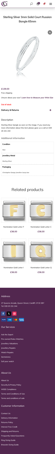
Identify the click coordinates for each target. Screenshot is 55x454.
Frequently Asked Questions (12, 436)
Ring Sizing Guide (8, 440)
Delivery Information (9, 418)
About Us (5, 380)
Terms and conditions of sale (13, 398)
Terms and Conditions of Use (13, 394)
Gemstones (5, 357)
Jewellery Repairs (8, 348)
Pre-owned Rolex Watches (12, 339)
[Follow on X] (9, 314)
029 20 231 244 (10, 306)
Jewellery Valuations (9, 343)
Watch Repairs (7, 352)
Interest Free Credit (9, 427)
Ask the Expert (7, 334)
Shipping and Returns (10, 431)
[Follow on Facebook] (3, 314)
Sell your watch (7, 361)
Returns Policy (7, 422)
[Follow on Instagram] (14, 314)
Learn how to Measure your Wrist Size (37, 97)
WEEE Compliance (8, 389)
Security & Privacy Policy (11, 385)
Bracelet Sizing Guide (10, 445)
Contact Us (5, 413)
